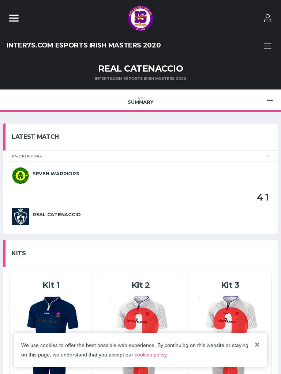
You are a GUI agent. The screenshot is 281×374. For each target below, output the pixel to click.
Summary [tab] (140, 100)
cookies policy (150, 355)
